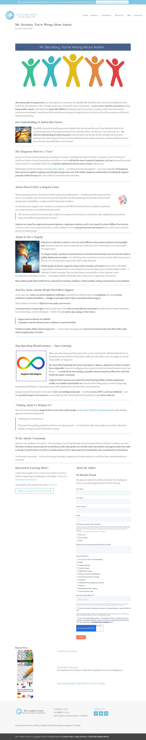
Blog (129, 15)
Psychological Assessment (67, 667)
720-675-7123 (80, 2)
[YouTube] (101, 713)
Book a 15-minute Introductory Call (34, 491)
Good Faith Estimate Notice (98, 737)
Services (94, 15)
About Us (118, 15)
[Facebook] (96, 713)
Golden (37, 725)
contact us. (52, 485)
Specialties (106, 15)
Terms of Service (81, 737)
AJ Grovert (20, 28)
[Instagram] (106, 713)
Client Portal (90, 2)
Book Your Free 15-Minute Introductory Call (112, 2)
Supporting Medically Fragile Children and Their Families (81, 683)
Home (85, 15)
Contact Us (138, 15)
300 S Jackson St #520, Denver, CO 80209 (32, 2)
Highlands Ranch (48, 725)
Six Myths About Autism (67, 651)
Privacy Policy (68, 737)
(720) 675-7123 (61, 709)
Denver (30, 725)
